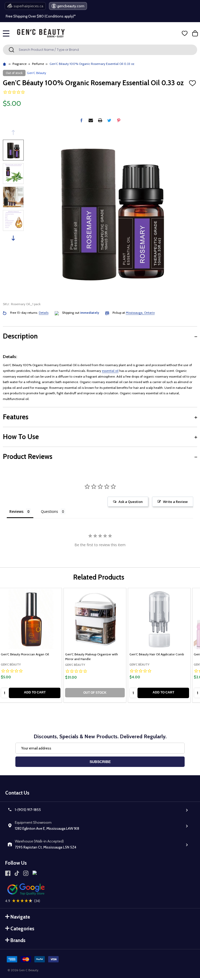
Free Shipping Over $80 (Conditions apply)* (41, 16)
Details (43, 313)
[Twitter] (109, 120)
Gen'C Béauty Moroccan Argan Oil (25, 654)
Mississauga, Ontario (140, 313)
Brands (18, 940)
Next (13, 238)
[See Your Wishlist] (184, 33)
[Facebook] (81, 120)
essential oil (110, 371)
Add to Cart (35, 692)
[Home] (5, 64)
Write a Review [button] (175, 501)
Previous (13, 132)
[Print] (100, 120)
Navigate (20, 917)
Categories (22, 929)
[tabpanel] (95, 645)
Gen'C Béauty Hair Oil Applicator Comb (156, 654)
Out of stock (95, 692)
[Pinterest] (119, 120)
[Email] (91, 120)
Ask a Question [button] (130, 501)
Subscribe (100, 762)
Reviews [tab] (16, 511)
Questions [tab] (49, 511)
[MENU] (6, 33)
